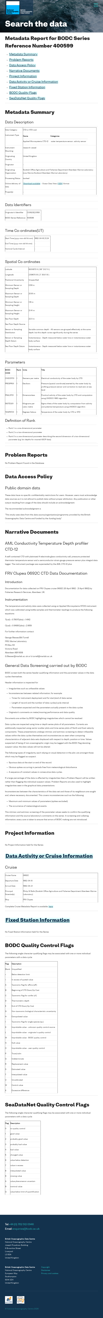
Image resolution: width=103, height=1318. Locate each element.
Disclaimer (45, 1270)
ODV (60, 184)
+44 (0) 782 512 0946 (21, 1224)
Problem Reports (21, 60)
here (51, 907)
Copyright (45, 1267)
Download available (31, 184)
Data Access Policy (22, 65)
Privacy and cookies (49, 1273)
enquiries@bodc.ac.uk (26, 1229)
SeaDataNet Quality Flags (27, 98)
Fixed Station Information (27, 87)
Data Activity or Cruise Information (33, 82)
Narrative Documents (24, 71)
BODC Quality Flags (23, 93)
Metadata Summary (23, 54)
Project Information (23, 76)
